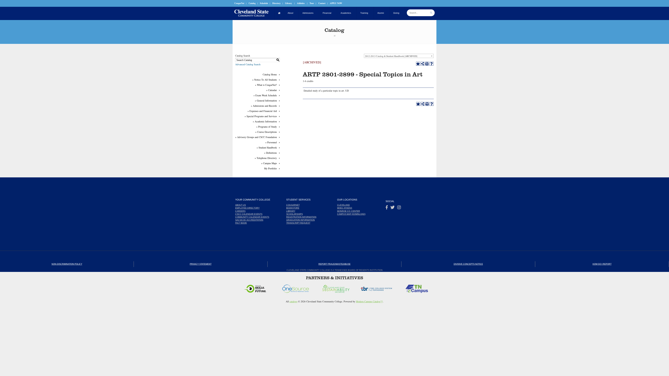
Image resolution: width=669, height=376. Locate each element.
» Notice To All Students (264, 79)
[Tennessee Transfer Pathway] (419, 287)
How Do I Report (602, 264)
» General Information (266, 100)
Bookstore (292, 208)
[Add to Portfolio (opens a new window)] (418, 64)
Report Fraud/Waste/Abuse (334, 264)
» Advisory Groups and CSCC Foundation (256, 137)
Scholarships (294, 214)
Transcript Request (298, 223)
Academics (346, 13)
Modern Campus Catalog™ (369, 301)
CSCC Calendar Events (248, 214)
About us (240, 205)
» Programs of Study (266, 126)
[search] (431, 12)
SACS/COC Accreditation (249, 220)
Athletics (301, 3)
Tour (312, 3)
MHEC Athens (344, 208)
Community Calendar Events (252, 217)
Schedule (264, 3)
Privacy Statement (201, 264)
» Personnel (271, 142)
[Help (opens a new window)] (431, 64)
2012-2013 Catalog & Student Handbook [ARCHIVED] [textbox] (391, 56)
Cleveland (343, 205)
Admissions (307, 13)
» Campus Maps (269, 163)
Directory (276, 3)
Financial (327, 13)
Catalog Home (270, 74)
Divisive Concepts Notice (468, 264)
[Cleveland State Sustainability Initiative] (298, 287)
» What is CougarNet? (266, 85)
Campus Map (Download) (351, 214)
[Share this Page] (422, 64)
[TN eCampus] (379, 287)
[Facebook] (387, 208)
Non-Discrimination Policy (67, 264)
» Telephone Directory (266, 158)
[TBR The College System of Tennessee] (338, 287)
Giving (396, 13)
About (290, 13)
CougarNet (239, 3)
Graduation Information (300, 220)
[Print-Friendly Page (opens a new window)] (427, 64)
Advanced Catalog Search (247, 64)
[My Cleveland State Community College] (251, 13)
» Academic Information (265, 121)
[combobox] (399, 56)
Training (364, 13)
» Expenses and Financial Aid (262, 111)
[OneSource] (257, 287)
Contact (321, 3)
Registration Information (301, 217)
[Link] (335, 35)
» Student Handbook (267, 147)
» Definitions (270, 152)
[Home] (279, 13)
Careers (240, 211)
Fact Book (241, 223)
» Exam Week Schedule (265, 95)
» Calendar (271, 90)
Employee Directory (247, 208)
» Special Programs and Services (261, 116)
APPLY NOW (336, 3)
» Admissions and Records (264, 105)
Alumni (380, 13)
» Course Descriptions (266, 132)
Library (288, 3)
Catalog (252, 3)
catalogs (293, 301)
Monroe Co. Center (348, 211)
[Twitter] (392, 208)
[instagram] (399, 208)
